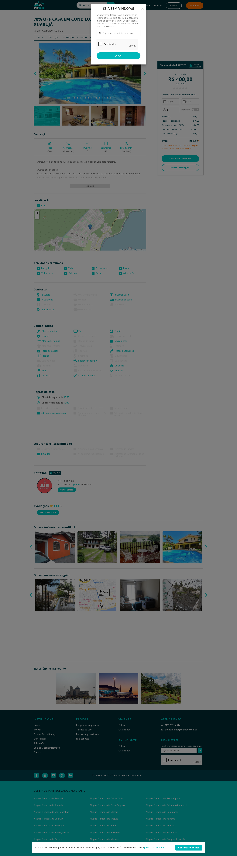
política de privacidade (155, 847)
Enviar (118, 55)
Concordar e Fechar (188, 847)
